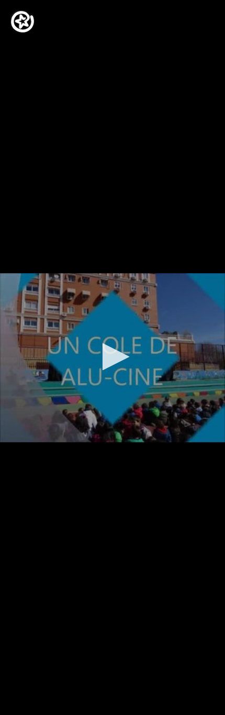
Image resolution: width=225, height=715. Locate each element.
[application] (112, 357)
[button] (113, 357)
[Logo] (22, 21)
